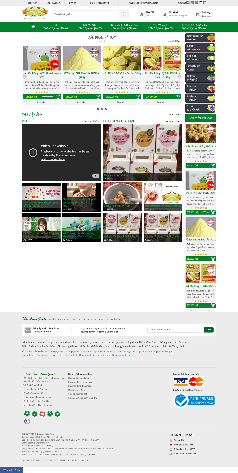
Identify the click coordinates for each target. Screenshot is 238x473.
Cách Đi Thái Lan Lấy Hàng (117, 205)
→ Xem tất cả (174, 40)
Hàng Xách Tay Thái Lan (116, 175)
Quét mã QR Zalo (76, 390)
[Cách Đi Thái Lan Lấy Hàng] (122, 183)
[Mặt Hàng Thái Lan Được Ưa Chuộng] (163, 214)
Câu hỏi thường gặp (77, 394)
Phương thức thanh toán (79, 386)
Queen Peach (28, 355)
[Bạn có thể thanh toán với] (194, 382)
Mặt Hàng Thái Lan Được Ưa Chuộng (162, 236)
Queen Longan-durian (83, 351)
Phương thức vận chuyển (80, 382)
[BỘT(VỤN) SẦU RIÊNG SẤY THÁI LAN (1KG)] (82, 58)
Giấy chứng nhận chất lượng (37, 397)
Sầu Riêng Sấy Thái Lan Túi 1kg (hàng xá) (122, 75)
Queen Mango (164, 351)
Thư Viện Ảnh (160, 27)
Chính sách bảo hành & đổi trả (82, 398)
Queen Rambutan (147, 351)
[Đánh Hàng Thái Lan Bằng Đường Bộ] (163, 183)
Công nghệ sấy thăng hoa (35, 389)
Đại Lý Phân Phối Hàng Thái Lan (38, 401)
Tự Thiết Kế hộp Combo (194, 27)
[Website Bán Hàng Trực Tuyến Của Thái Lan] (122, 214)
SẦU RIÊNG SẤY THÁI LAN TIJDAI (38, 351)
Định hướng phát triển (33, 393)
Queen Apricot (86, 355)
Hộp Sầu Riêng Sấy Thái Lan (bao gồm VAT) (42, 75)
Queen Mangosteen (126, 351)
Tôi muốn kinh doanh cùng (125, 27)
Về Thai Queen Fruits (33, 385)
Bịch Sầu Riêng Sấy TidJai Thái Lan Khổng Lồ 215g (162, 75)
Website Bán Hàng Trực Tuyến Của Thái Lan (122, 236)
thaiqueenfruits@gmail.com (40, 451)
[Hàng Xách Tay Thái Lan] (142, 125)
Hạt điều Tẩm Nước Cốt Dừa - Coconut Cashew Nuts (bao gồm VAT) (201, 286)
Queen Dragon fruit (67, 355)
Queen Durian (63, 351)
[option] (200, 146)
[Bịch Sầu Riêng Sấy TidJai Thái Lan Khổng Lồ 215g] (162, 58)
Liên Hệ (72, 2)
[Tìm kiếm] (124, 14)
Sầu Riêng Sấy (53, 2)
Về (56, 27)
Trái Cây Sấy (32, 2)
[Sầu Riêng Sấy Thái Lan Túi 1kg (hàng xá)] (122, 58)
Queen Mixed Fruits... (123, 355)
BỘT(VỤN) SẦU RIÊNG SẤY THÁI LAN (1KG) (82, 75)
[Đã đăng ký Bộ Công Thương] (194, 401)
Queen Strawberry (105, 351)
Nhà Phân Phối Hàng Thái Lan (37, 405)
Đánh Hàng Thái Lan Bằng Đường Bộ (162, 205)
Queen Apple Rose (46, 355)
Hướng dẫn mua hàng (78, 378)
